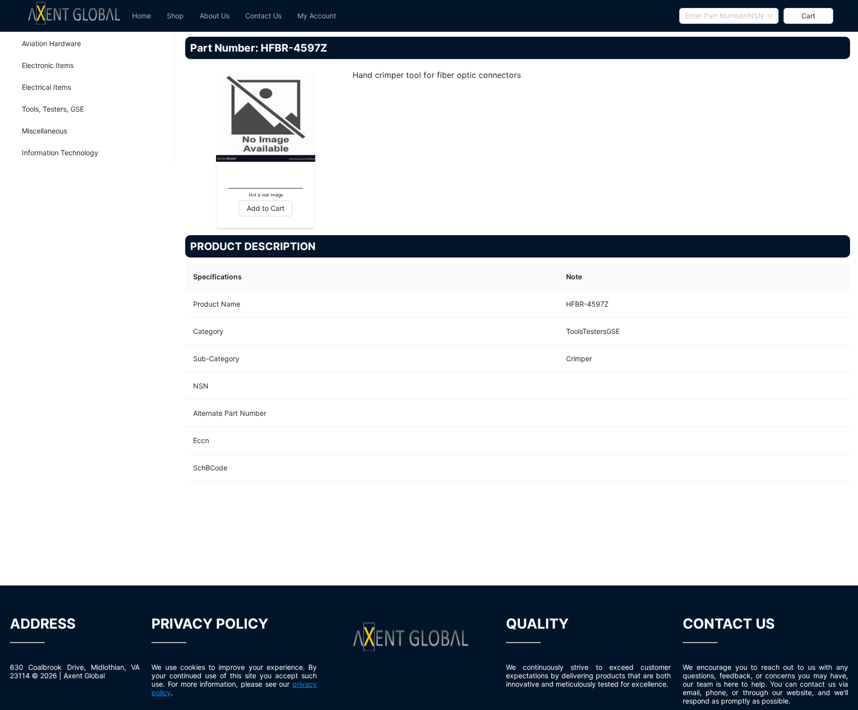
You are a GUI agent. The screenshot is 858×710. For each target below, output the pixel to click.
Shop (175, 15)
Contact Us (263, 15)
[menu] (401, 16)
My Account (316, 15)
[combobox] (729, 15)
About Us (214, 15)
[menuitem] (141, 16)
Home (141, 15)
